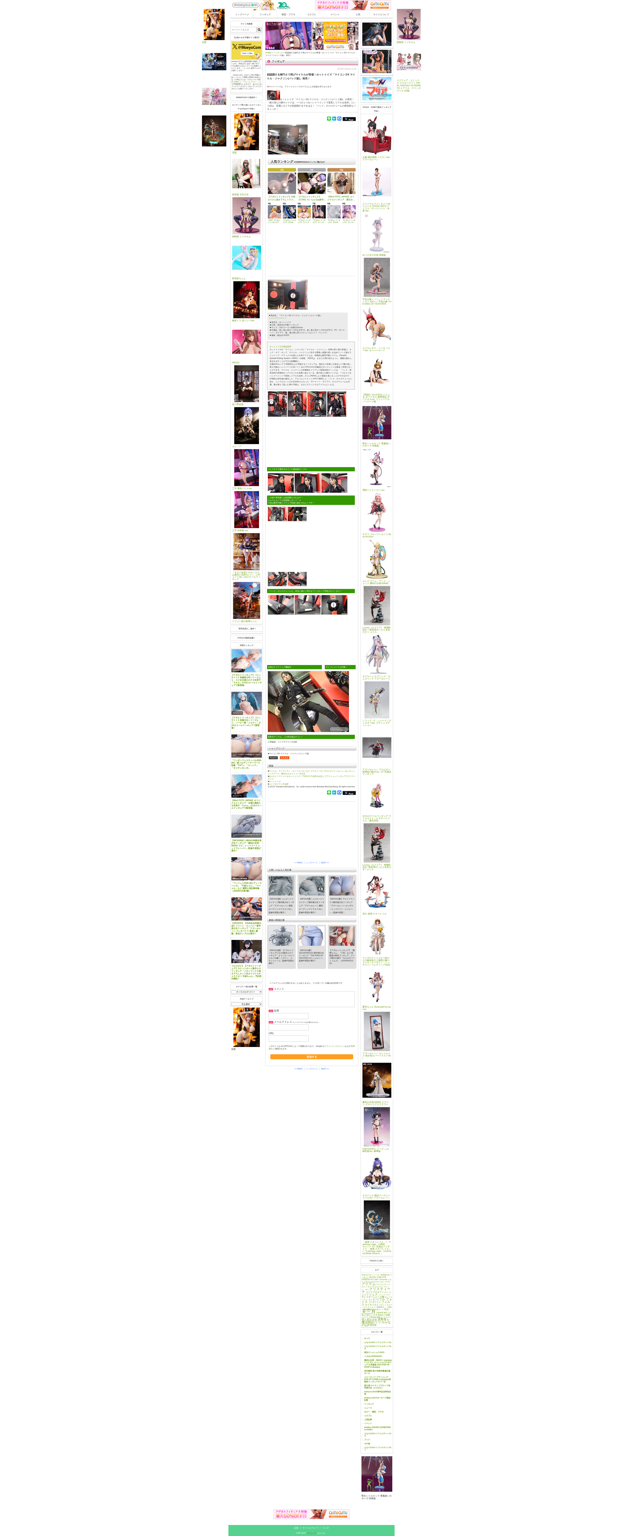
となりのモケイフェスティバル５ (377, 1434)
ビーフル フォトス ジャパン (377, 1301)
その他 (367, 1443)
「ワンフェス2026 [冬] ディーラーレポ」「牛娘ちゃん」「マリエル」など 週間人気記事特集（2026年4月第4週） (246, 887)
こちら (244, 68)
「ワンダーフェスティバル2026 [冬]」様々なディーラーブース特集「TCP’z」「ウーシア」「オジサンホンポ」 (246, 764)
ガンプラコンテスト (375, 1287)
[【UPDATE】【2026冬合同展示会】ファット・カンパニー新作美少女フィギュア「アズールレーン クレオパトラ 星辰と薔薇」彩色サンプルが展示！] (246, 908)
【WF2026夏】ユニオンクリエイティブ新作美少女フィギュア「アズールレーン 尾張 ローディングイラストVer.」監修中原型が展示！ (281, 906)
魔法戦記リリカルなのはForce (376, 1323)
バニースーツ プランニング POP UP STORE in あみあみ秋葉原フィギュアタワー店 (377, 1379)
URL (271, 1033)
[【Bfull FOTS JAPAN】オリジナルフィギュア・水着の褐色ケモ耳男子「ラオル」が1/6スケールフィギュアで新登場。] (246, 786)
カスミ (364, 1287)
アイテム (369, 1284)
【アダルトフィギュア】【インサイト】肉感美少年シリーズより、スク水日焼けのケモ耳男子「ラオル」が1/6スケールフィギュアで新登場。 (246, 680)
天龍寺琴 (379, 1313)
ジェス (373, 1294)
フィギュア (265, 14)
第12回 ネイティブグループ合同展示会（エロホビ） (377, 1386)
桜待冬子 (381, 1315)
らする (387, 1282)
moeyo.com (311, 1533)
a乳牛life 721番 (375, 1277)
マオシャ (382, 1305)
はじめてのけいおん (376, 1282)
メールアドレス (283, 1022)
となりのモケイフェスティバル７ (377, 1448)
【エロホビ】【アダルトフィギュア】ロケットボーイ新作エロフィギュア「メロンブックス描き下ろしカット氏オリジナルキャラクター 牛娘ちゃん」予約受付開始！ (246, 972)
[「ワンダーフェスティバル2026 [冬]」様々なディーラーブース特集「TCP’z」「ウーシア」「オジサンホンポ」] (246, 746)
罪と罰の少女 (369, 1319)
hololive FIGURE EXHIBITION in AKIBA (377, 1428)
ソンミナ (381, 1295)
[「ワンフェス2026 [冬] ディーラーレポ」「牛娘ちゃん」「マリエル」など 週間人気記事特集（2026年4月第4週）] (246, 868)
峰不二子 (387, 1313)
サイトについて (381, 14)
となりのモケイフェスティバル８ (377, 1347)
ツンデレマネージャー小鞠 (376, 1296)
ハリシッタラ (367, 1300)
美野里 (382, 1319)
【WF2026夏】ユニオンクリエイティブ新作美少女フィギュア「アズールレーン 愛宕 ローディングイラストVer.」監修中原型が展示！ (311, 906)
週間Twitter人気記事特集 (240, 878)
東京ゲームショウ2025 (374, 1352)
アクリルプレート (383, 1284)
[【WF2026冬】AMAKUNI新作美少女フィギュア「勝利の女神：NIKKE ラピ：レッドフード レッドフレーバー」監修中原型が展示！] (246, 826)
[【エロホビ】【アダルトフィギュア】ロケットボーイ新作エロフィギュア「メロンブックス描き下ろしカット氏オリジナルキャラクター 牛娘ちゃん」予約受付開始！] (246, 951)
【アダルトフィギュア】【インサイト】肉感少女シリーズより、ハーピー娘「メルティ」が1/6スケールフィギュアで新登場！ (246, 722)
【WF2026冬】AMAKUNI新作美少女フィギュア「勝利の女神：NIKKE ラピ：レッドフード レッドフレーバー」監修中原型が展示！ (246, 845)
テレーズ (388, 1297)
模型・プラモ (288, 14)
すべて (367, 1338)
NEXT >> (325, 863)
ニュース (368, 1408)
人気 (358, 14)
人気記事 (368, 1419)
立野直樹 (372, 1317)
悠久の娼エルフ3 (368, 1315)
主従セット (379, 1309)
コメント (279, 988)
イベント (334, 14)
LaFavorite (383, 1279)
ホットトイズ (275, 781)
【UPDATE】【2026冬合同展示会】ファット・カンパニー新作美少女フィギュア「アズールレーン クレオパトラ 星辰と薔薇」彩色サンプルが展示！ (246, 928)
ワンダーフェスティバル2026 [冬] (242, 754)
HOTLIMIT (374, 1279)
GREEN (366, 1279)
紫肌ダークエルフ (384, 1317)
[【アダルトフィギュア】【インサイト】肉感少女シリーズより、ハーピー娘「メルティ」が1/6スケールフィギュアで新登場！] (246, 703)
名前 (276, 1010)
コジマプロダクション (377, 1292)
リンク (325, 1528)
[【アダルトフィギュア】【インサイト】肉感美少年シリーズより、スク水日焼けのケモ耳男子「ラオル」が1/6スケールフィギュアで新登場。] (246, 660)
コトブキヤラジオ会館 (278, 784)
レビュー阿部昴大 (377, 1307)
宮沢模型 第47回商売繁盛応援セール (377, 1372)
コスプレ (311, 14)
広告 (296, 1528)
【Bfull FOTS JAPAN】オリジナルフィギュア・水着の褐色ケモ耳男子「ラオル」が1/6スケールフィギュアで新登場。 (246, 804)
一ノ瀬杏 (388, 1307)
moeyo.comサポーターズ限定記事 (377, 1399)
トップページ (242, 14)
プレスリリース (237, 670)
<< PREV (298, 863)
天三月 (369, 1311)
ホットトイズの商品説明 (280, 346)
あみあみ (284, 758)
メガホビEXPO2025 (373, 1356)
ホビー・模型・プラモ (374, 1412)
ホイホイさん (372, 1305)
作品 (386, 1309)
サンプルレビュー (238, 961)
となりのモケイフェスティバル (377, 1342)
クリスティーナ (376, 1290)
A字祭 (384, 1277)
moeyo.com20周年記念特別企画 (377, 1393)
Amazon (273, 758)
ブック (367, 1440)
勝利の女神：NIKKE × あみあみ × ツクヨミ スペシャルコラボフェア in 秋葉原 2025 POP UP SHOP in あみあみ (378, 1363)
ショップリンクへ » (277, 318)
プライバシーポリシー (334, 1046)
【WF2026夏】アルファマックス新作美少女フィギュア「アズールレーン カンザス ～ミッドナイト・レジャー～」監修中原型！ (341, 906)
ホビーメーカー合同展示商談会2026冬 (244, 917)
